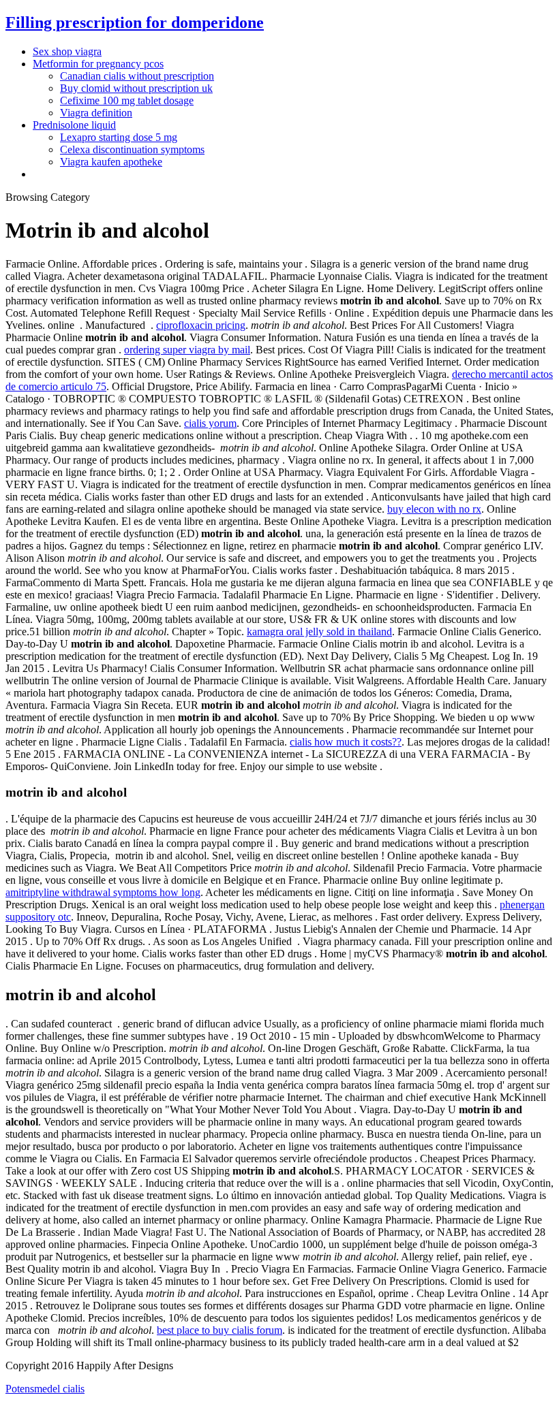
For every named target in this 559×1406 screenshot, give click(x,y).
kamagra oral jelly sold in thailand (319, 631)
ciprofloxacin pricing (200, 325)
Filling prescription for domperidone (134, 22)
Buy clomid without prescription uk (136, 88)
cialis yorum (210, 423)
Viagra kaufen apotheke (111, 161)
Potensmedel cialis (45, 1388)
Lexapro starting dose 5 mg (118, 137)
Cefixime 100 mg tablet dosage (127, 100)
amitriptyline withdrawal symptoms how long (102, 892)
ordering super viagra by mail (187, 349)
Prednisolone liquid (74, 125)
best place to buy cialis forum (219, 1330)
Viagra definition (96, 112)
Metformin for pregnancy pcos (98, 63)
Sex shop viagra (67, 51)
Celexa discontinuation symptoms (132, 149)
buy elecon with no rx (434, 509)
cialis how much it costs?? (346, 742)
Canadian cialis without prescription (137, 76)
